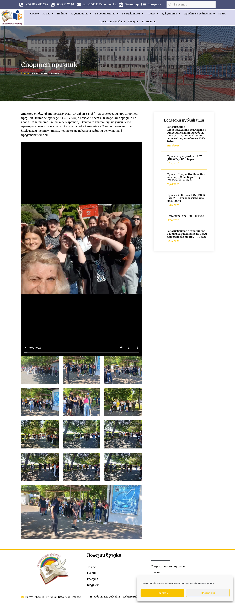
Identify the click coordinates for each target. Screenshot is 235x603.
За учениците (79, 13)
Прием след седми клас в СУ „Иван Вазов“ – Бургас (184, 158)
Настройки (208, 593)
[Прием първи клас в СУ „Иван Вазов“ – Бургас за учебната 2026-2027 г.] (162, 200)
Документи (169, 13)
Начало (34, 13)
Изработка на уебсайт (105, 596)
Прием (151, 13)
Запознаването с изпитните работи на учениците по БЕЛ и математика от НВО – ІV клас (187, 233)
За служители (131, 13)
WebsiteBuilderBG (134, 596)
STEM (222, 13)
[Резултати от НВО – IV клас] (162, 218)
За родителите (105, 13)
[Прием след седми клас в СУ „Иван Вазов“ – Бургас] (162, 160)
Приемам (162, 593)
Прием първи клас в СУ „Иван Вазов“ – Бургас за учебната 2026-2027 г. (186, 198)
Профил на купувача (112, 21)
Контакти (149, 21)
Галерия (133, 21)
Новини (62, 13)
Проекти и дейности (198, 13)
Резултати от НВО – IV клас (185, 215)
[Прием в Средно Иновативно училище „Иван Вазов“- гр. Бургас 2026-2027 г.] (162, 179)
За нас (46, 13)
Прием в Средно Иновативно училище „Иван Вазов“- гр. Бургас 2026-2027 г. (186, 177)
